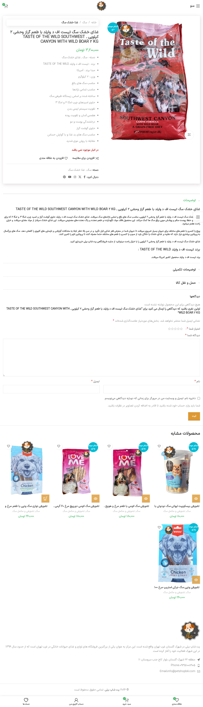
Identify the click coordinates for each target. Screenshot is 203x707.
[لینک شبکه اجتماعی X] (79, 177)
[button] (45, 499)
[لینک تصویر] (190, 631)
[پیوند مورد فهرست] (101, 665)
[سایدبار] (198, 217)
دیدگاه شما (192, 335)
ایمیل (95, 381)
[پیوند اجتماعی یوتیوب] (70, 177)
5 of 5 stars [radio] (169, 328)
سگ (84, 22)
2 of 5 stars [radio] (178, 328)
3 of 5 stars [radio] (175, 328)
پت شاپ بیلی (112, 690)
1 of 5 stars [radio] (181, 328)
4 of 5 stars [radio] (172, 328)
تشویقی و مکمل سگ (174, 511)
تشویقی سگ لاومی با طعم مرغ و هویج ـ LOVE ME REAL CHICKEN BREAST (126, 508)
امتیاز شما (193, 328)
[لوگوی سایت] (101, 6)
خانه (94, 22)
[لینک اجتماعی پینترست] (64, 177)
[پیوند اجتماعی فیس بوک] (84, 177)
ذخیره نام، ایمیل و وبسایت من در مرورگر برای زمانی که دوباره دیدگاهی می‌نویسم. (150, 398)
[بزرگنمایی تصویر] (189, 134)
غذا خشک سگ (70, 22)
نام (197, 381)
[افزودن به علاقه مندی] (159, 446)
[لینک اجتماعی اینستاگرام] (75, 177)
